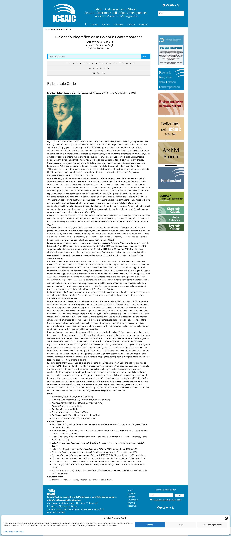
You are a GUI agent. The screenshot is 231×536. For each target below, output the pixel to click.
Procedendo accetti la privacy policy (167, 500)
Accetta (150, 525)
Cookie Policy (8, 531)
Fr (108, 68)
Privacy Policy (19, 531)
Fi (97, 68)
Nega (181, 525)
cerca (144, 56)
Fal (94, 73)
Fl (100, 68)
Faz (103, 73)
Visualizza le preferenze (212, 525)
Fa (89, 68)
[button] (226, 518)
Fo (104, 68)
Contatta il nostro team (98, 48)
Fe (93, 68)
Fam (98, 73)
